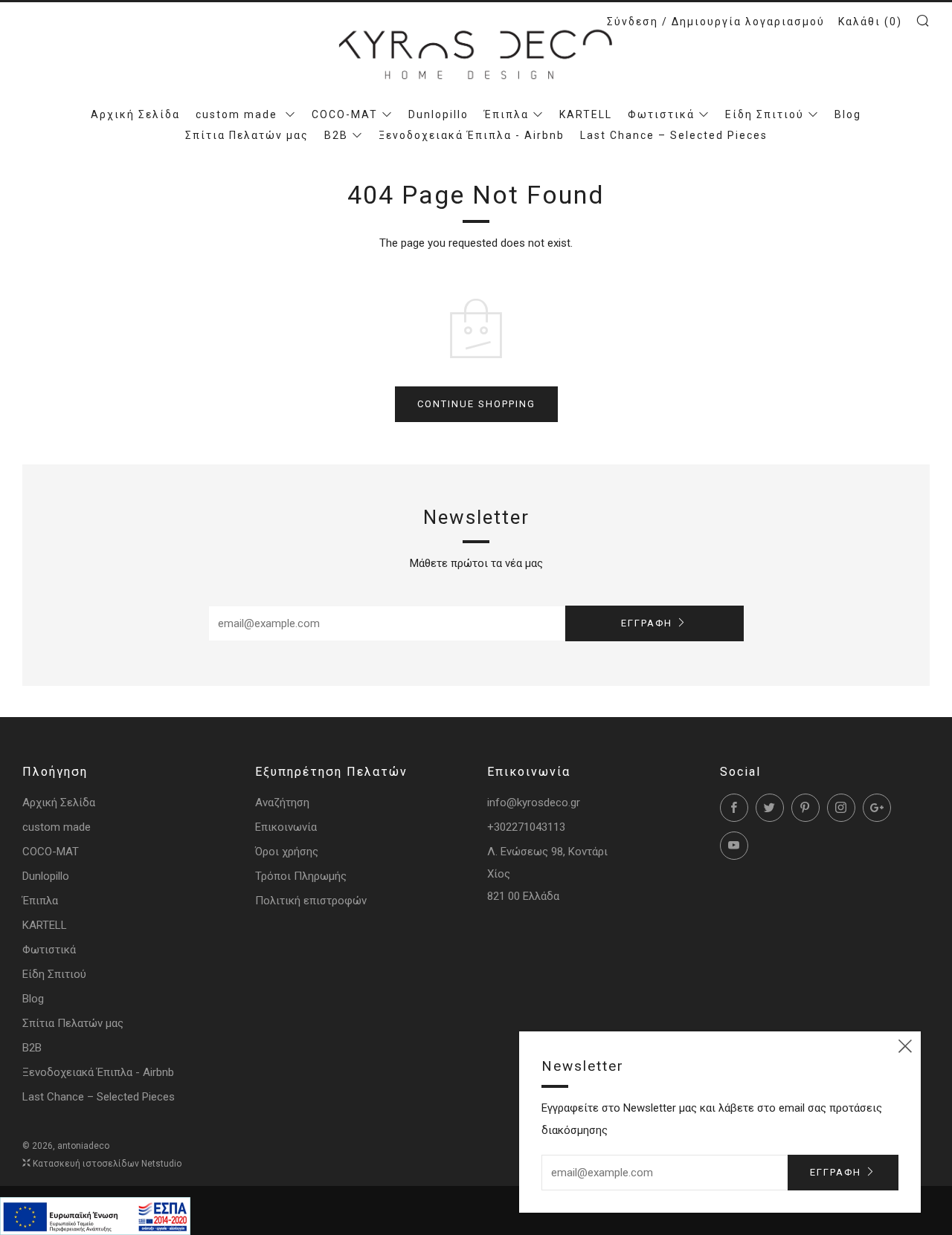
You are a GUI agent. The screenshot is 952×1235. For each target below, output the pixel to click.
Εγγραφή (646, 623)
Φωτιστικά (661, 114)
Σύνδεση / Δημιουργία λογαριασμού (716, 21)
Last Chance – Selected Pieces (674, 135)
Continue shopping (476, 403)
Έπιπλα (506, 114)
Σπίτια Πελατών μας (247, 135)
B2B (336, 135)
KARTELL (585, 114)
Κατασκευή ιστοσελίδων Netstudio (107, 1163)
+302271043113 (526, 827)
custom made (238, 114)
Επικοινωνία (286, 827)
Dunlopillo (438, 114)
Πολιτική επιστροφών (311, 900)
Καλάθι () (870, 21)
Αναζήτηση (282, 802)
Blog (847, 114)
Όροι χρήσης (286, 851)
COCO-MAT (345, 114)
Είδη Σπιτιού (764, 114)
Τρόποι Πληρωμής (301, 876)
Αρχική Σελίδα (135, 114)
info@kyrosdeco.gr (533, 802)
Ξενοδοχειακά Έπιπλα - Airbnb (472, 135)
